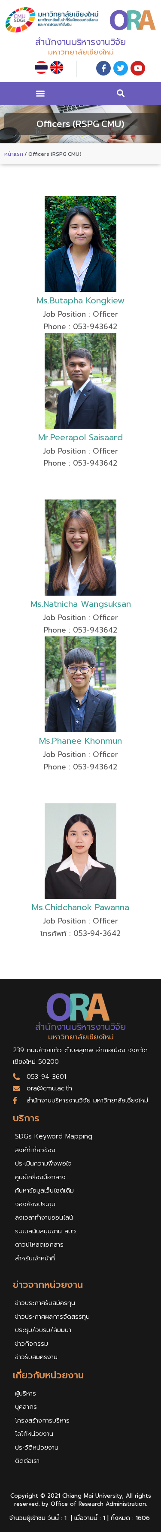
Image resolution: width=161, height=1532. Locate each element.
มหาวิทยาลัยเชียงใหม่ (81, 52)
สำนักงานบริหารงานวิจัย (80, 42)
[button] (40, 93)
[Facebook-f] (103, 68)
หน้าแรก (13, 154)
